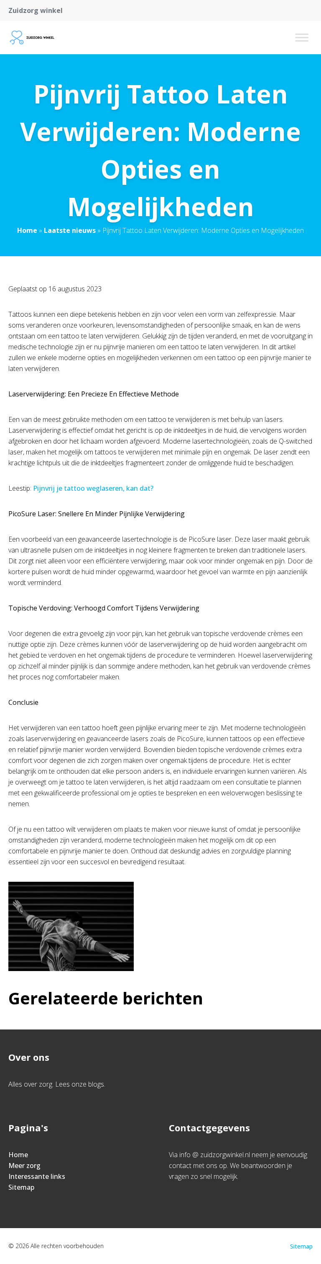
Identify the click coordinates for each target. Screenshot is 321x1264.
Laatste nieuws (70, 230)
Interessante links (36, 1176)
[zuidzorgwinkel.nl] (32, 37)
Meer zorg (24, 1165)
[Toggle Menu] (301, 37)
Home (27, 230)
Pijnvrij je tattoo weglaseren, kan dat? (93, 488)
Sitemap (21, 1187)
